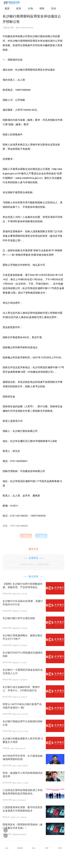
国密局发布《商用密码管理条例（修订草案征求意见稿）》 (23, 826)
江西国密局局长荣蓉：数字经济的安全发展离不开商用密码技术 (23, 808)
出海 (30, 8)
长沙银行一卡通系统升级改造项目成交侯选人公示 (23, 671)
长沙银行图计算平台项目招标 (19, 618)
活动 (53, 8)
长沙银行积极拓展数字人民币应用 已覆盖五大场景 (23, 740)
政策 (18, 8)
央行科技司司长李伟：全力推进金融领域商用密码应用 (23, 757)
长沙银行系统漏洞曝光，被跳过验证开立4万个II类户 (23, 637)
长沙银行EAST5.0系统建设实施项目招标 (23, 654)
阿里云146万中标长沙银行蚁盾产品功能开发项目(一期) (22, 705)
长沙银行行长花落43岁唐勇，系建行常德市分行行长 (23, 602)
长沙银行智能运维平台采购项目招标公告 (23, 722)
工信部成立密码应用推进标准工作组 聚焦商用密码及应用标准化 (23, 791)
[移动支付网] (11, 3)
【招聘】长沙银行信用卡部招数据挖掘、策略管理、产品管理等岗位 (23, 585)
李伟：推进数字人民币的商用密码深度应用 (23, 774)
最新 (7, 8)
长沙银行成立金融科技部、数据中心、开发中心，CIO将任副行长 (21, 688)
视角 (41, 8)
